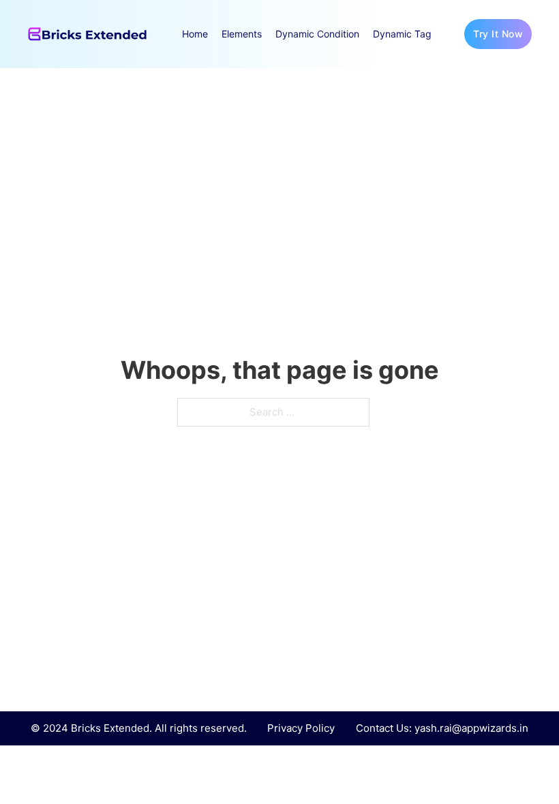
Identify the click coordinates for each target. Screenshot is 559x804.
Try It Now (498, 34)
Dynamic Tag (402, 34)
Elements (242, 34)
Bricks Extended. (111, 728)
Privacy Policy (301, 728)
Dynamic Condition (317, 34)
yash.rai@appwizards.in (471, 728)
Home (195, 34)
